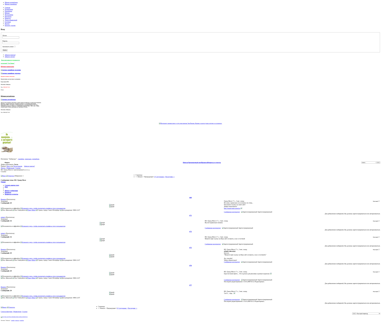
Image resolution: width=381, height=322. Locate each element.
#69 (190, 197)
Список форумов (7, 311)
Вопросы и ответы (214, 162)
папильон (28, 159)
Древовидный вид (194, 162)
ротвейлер (35, 159)
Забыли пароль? (10, 55)
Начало (185, 162)
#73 (190, 231)
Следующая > (160, 177)
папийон (21, 159)
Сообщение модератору (232, 212)
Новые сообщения (11, 190)
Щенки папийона (11, 4)
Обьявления (10, 168)
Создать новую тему (12, 185)
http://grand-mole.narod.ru (232, 208)
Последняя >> (170, 177)
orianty (3, 217)
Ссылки (18, 168)
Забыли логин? (10, 57)
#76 (190, 265)
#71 (190, 215)
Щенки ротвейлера (11, 2)
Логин (4, 35)
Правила (204, 162)
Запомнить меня (7, 46)
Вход (9, 166)
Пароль (4, 41)
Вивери (3, 199)
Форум (3, 168)
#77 (190, 285)
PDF (6, 187)
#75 (190, 248)
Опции (3, 182)
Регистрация (17, 166)
